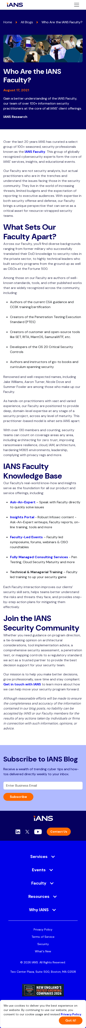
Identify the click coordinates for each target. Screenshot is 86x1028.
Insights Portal (22, 517)
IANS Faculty (35, 151)
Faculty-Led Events (26, 537)
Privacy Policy (43, 929)
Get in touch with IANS (22, 684)
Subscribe (18, 797)
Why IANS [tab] (39, 909)
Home (7, 22)
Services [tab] (39, 856)
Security (43, 944)
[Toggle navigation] (76, 5)
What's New (43, 951)
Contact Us (58, 831)
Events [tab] (39, 869)
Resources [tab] (38, 896)
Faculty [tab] (38, 883)
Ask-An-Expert (22, 502)
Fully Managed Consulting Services (39, 557)
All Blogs (27, 22)
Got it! (70, 1020)
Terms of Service (43, 937)
